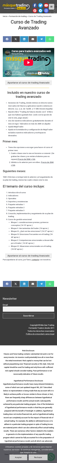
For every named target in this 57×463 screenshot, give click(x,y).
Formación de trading (18, 16)
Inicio (5, 16)
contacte (35, 260)
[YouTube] (46, 5)
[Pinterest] (35, 10)
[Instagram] (46, 10)
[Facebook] (35, 5)
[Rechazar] (53, 453)
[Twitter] (40, 5)
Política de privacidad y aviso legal (40, 334)
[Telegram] (40, 10)
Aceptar (18, 457)
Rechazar (38, 457)
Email (5, 305)
